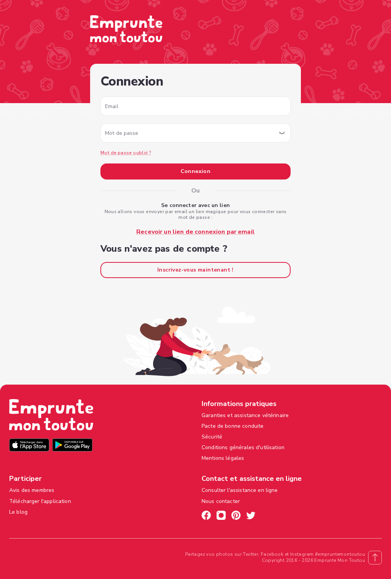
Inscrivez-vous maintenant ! (195, 269)
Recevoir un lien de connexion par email (195, 232)
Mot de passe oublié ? (125, 153)
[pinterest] (236, 516)
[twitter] (250, 516)
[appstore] (29, 445)
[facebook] (206, 516)
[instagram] (221, 516)
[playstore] (72, 445)
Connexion (196, 171)
